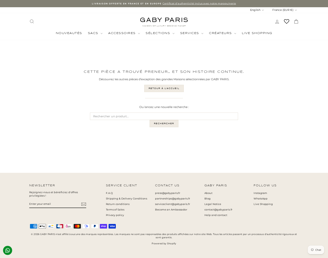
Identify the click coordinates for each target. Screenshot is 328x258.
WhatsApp (260, 198)
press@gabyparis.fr (167, 193)
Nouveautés (69, 33)
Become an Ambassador (171, 209)
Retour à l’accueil (164, 88)
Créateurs (221, 33)
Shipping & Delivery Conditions (126, 198)
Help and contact (215, 215)
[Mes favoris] (286, 21)
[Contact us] (7, 250)
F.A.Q (109, 193)
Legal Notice (212, 204)
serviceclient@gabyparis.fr (172, 204)
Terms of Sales (115, 209)
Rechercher (164, 124)
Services (190, 33)
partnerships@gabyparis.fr (172, 198)
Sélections (159, 33)
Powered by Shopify (164, 243)
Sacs (94, 33)
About (208, 193)
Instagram (260, 193)
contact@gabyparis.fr (218, 209)
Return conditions (118, 204)
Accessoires (122, 33)
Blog (207, 198)
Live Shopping (257, 33)
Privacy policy (115, 215)
